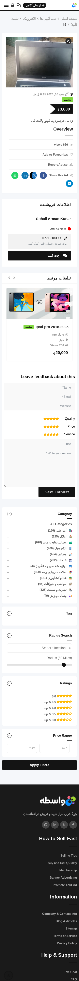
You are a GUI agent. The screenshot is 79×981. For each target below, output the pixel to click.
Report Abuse (57, 164)
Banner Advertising (63, 877)
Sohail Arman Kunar (53, 219)
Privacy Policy (67, 943)
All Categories (61, 524)
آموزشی (57, 530)
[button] (14, 278)
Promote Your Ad (65, 885)
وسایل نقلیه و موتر (50, 542)
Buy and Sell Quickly (62, 863)
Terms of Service (65, 935)
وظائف (58, 554)
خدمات (58, 560)
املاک (59, 536)
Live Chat (70, 972)
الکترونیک (56, 548)
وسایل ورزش (55, 595)
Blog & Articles (66, 921)
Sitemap (71, 928)
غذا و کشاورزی (53, 578)
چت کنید (54, 255)
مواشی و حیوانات (52, 583)
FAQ (74, 979)
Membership (68, 870)
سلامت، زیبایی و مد (50, 572)
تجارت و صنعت (53, 589)
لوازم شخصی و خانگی (48, 566)
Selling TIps (68, 855)
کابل (72, 340)
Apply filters (39, 765)
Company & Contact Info (59, 913)
